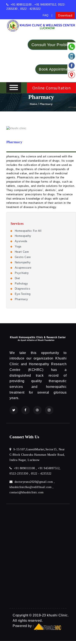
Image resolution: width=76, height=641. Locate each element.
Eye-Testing (23, 294)
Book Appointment (55, 68)
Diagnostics (22, 288)
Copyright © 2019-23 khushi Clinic (40, 615)
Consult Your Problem (52, 45)
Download (65, 14)
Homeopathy (23, 235)
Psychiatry (22, 273)
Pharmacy (21, 299)
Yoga (18, 246)
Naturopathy (23, 262)
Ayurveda (21, 241)
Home (33, 104)
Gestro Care (23, 257)
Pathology (21, 283)
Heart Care (22, 251)
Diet (17, 278)
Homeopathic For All (28, 230)
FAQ (46, 15)
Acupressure (23, 267)
